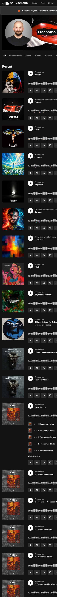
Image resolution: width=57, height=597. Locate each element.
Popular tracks (15, 55)
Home (34, 3)
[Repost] (37, 90)
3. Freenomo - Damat (47, 437)
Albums (38, 55)
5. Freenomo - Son (45, 450)
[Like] (30, 90)
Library (51, 3)
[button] (30, 73)
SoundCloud (15, 3)
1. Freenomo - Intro (46, 424)
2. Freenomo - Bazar (46, 430)
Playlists (48, 55)
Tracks (28, 55)
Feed (43, 3)
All (4, 55)
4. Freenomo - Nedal (46, 443)
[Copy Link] (50, 90)
